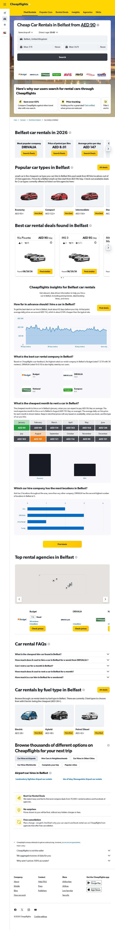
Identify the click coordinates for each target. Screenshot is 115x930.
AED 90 (88, 24)
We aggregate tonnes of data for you (34, 855)
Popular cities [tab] (71, 765)
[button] (5, 4)
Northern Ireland (35, 120)
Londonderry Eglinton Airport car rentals (34, 779)
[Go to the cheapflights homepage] (20, 4)
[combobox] (25, 32)
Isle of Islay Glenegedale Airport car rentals (82, 779)
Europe (23, 120)
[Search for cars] (4, 19)
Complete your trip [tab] (50, 765)
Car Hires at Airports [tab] (26, 758)
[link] (29, 153)
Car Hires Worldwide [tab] (26, 765)
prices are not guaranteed (71, 842)
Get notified (90, 105)
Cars (15, 120)
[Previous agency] (19, 599)
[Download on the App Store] (94, 889)
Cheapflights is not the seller (30, 850)
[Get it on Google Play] (94, 882)
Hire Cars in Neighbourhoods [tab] (54, 758)
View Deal (38, 213)
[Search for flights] (4, 13)
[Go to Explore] (4, 25)
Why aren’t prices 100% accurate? (33, 860)
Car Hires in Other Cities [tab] (84, 758)
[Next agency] (105, 599)
